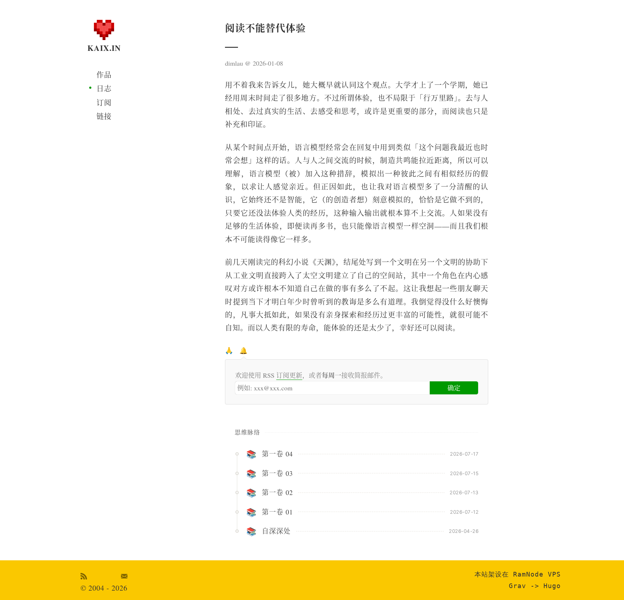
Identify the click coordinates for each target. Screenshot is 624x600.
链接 (104, 116)
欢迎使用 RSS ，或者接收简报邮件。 (311, 375)
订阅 (104, 103)
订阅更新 (289, 375)
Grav (517, 586)
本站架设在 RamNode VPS (517, 574)
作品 (104, 75)
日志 (104, 88)
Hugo (552, 586)
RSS (84, 576)
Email (124, 576)
